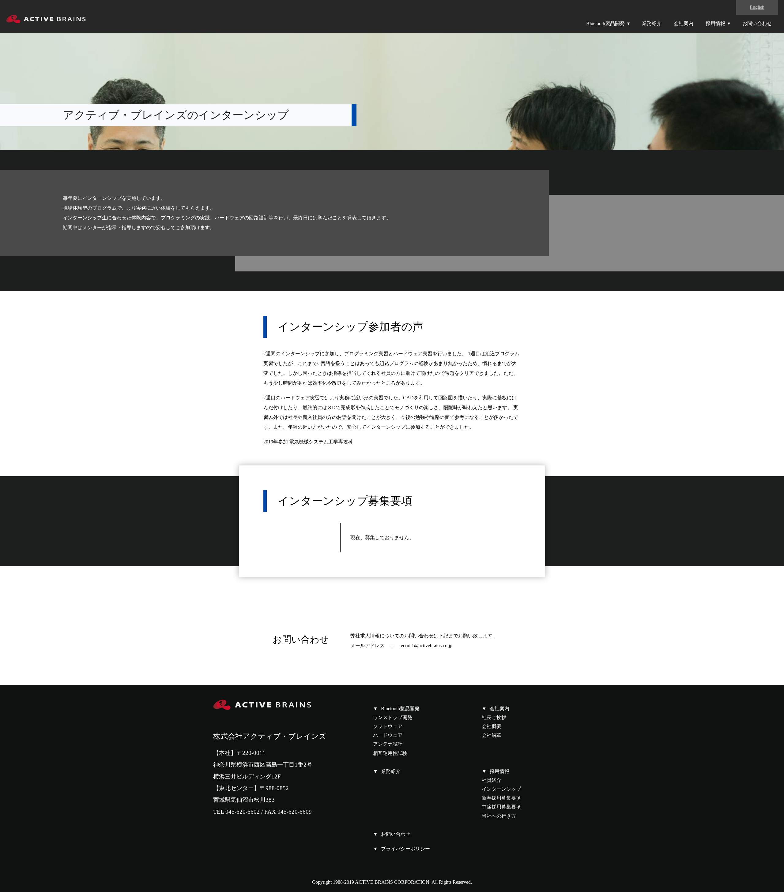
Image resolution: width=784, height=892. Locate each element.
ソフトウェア (387, 726)
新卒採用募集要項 (501, 798)
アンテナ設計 (387, 744)
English (757, 7)
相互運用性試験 (390, 753)
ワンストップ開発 (392, 717)
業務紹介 (652, 23)
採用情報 (715, 23)
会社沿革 (491, 735)
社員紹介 (491, 780)
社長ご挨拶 (494, 717)
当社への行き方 (499, 816)
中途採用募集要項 (501, 806)
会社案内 (683, 23)
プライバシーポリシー (405, 848)
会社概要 (491, 726)
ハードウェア (387, 735)
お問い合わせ (757, 23)
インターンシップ (501, 789)
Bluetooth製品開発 (605, 23)
